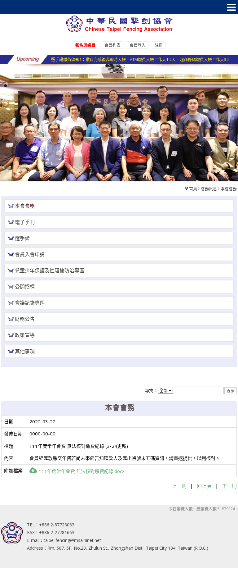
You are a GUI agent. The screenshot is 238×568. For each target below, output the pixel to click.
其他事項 (25, 351)
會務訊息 (209, 188)
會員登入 (138, 45)
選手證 (22, 238)
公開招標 (25, 286)
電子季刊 (25, 222)
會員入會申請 (30, 254)
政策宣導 (25, 335)
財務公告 (25, 319)
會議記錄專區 (30, 302)
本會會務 (229, 188)
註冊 (159, 45)
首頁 (193, 188)
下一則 (229, 486)
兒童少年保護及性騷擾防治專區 (49, 270)
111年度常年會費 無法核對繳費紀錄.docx (82, 471)
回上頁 (204, 486)
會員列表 (112, 45)
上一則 (179, 486)
